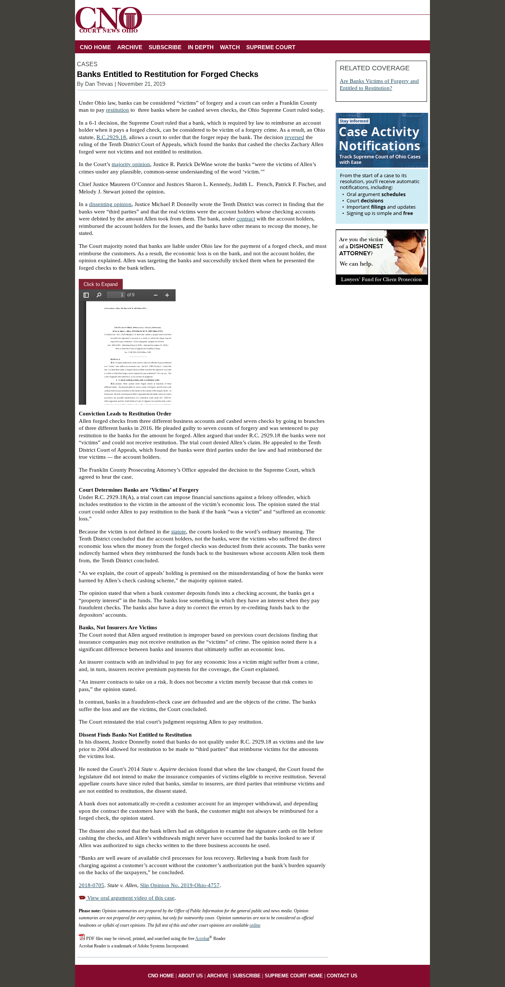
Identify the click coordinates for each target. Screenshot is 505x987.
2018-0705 (91, 885)
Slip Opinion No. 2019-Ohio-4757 (180, 885)
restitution (117, 110)
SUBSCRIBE (165, 47)
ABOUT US (190, 975)
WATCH (230, 47)
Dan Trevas (99, 84)
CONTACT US (342, 975)
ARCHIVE (129, 47)
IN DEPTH (201, 47)
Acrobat (202, 938)
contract (246, 219)
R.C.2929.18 (111, 137)
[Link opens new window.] (382, 222)
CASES (87, 64)
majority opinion (131, 164)
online (255, 925)
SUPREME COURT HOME (294, 975)
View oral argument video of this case (130, 898)
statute (178, 532)
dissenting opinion (110, 204)
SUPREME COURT (270, 47)
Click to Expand (101, 284)
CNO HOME (95, 47)
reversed (294, 137)
